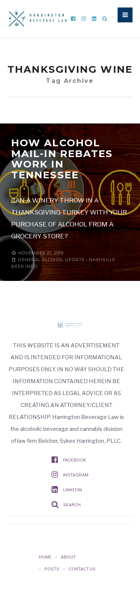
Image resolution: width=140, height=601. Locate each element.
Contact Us (82, 569)
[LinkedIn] (94, 18)
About (68, 557)
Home (45, 557)
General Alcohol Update (51, 259)
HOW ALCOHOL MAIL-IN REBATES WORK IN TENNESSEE (62, 159)
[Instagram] (83, 18)
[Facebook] (73, 18)
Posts (51, 569)
